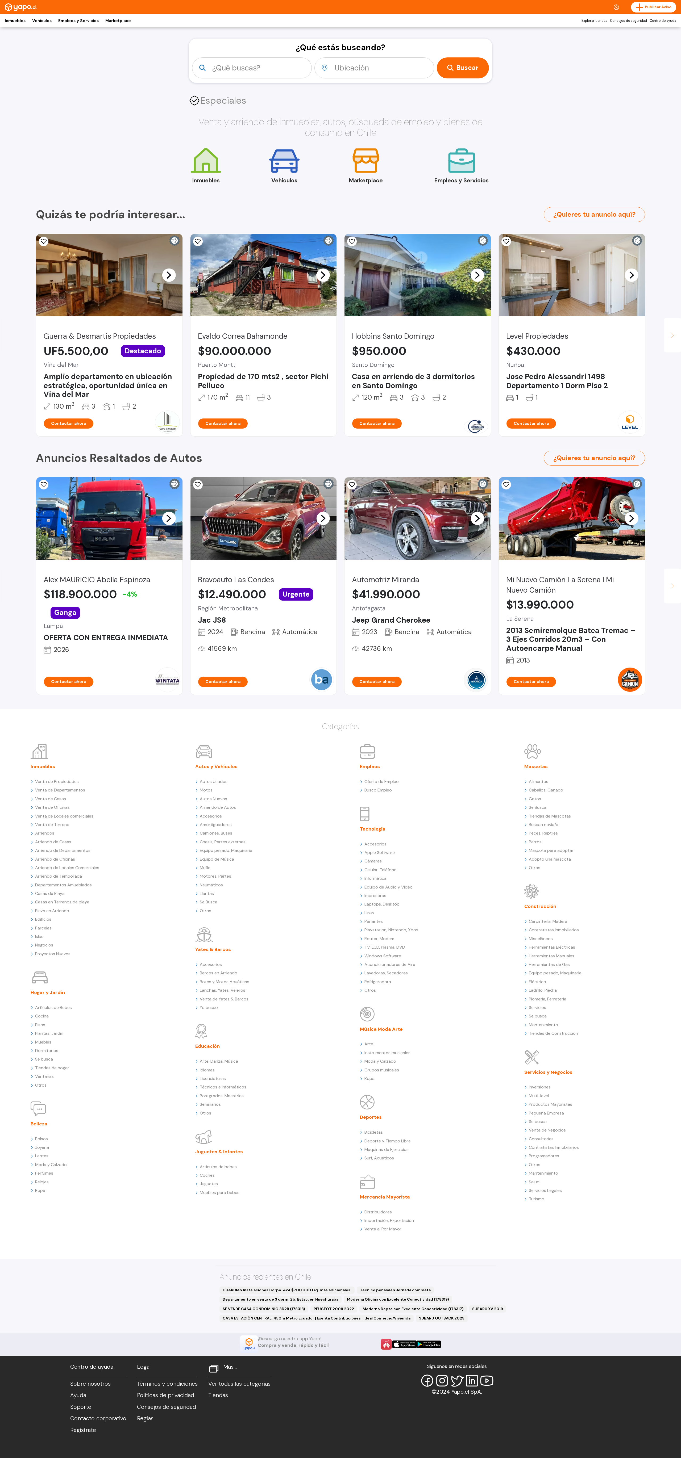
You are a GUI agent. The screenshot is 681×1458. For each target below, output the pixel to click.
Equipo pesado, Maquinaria (226, 850)
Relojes (42, 1182)
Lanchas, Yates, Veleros (222, 990)
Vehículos (42, 20)
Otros (41, 1085)
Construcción (540, 906)
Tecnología (372, 829)
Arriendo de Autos (218, 807)
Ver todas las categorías (239, 1384)
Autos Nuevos (213, 799)
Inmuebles (15, 20)
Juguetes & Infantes (219, 1152)
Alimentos (538, 781)
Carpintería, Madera (548, 921)
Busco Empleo (378, 790)
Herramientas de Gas (549, 964)
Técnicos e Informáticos (223, 1087)
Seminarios (210, 1104)
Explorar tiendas (594, 21)
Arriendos (44, 833)
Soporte (80, 1407)
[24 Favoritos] (506, 241)
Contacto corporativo (98, 1418)
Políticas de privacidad (165, 1395)
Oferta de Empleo (381, 781)
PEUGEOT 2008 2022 (334, 1308)
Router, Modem (379, 938)
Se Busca (208, 902)
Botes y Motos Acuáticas (224, 981)
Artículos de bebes (218, 1167)
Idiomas (207, 1070)
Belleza (39, 1124)
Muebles (43, 1042)
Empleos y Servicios (78, 20)
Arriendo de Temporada (58, 876)
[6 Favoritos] (43, 484)
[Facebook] (427, 1380)
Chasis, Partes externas (223, 842)
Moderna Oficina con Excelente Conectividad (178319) (398, 1299)
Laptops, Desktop (382, 904)
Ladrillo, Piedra (543, 990)
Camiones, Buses (216, 833)
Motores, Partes (215, 876)
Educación (207, 1046)
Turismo (536, 1199)
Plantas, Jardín (49, 1033)
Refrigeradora (377, 981)
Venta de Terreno (52, 824)
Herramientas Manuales (551, 956)
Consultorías (541, 1139)
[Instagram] (442, 1380)
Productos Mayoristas (550, 1104)
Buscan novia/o (543, 824)
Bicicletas (373, 1132)
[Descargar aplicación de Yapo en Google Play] (429, 1344)
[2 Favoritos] (198, 241)
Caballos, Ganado (546, 790)
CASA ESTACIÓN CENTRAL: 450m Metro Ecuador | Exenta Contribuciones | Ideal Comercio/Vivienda (316, 1318)
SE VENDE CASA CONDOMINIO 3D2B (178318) (264, 1308)
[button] (169, 275)
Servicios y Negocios (548, 1072)
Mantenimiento (543, 1025)
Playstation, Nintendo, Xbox (391, 930)
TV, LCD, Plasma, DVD (384, 947)
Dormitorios (46, 1050)
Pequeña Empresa (546, 1113)
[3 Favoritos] (43, 241)
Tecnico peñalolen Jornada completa (395, 1290)
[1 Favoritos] (198, 484)
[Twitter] (457, 1380)
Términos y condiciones (167, 1384)
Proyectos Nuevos (52, 954)
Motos (206, 790)
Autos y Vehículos (216, 766)
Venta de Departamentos (60, 790)
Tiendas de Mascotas (550, 816)
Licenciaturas (213, 1078)
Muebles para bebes (219, 1192)
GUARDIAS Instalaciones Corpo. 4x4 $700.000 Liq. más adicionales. (287, 1290)
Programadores (544, 1156)
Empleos (370, 766)
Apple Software (379, 852)
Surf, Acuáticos (379, 1158)
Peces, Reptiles (543, 833)
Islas (39, 936)
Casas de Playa (50, 893)
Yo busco (209, 1007)
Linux (369, 913)
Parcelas (43, 928)
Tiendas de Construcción (553, 1033)
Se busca (44, 1059)
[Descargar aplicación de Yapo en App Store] (404, 1344)
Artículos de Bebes (53, 1007)
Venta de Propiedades (57, 781)
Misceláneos (541, 938)
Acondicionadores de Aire (389, 964)
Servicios (537, 1007)
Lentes (41, 1156)
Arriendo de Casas (53, 842)
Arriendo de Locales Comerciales (67, 867)
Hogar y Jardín (48, 992)
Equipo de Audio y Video (388, 887)
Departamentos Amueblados (63, 885)
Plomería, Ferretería (547, 999)
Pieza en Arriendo (52, 911)
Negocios (44, 945)
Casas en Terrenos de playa (62, 902)
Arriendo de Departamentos (62, 850)
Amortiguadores (216, 824)
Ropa (40, 1190)
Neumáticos (211, 885)
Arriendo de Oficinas (55, 859)
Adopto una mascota (550, 859)
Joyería (42, 1147)
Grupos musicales (381, 1070)
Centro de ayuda (663, 21)
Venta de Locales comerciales (64, 816)
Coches (207, 1175)
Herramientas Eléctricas (552, 947)
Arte (368, 1044)
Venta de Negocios (547, 1130)
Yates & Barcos (213, 949)
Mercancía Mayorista (385, 1197)
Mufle (205, 867)
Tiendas (218, 1395)
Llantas (207, 893)
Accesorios (211, 816)
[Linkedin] (471, 1380)
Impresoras (375, 895)
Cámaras (373, 861)
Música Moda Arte (381, 1029)
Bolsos (41, 1139)
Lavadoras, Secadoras (386, 973)
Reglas (145, 1418)
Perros (535, 842)
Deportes (371, 1117)
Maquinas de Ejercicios (386, 1149)
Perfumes (44, 1173)
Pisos (40, 1025)
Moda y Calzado (51, 1164)
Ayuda (78, 1395)
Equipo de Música (217, 859)
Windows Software (382, 956)
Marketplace (118, 20)
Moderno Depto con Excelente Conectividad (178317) (413, 1308)
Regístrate (83, 1430)
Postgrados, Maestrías (222, 1096)
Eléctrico (537, 981)
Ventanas (44, 1076)
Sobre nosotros (90, 1384)
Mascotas (536, 766)
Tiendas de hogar (52, 1068)
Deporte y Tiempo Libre (387, 1141)
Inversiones (540, 1087)
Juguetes (209, 1184)
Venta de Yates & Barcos (224, 999)
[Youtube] (486, 1380)
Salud (534, 1182)
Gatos (535, 799)
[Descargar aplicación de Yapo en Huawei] (386, 1344)
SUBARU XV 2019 (487, 1308)
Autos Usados (213, 781)
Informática (375, 878)
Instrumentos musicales (387, 1052)
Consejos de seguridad (628, 21)
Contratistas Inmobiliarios (554, 930)
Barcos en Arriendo (218, 973)
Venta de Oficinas (52, 807)
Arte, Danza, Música (219, 1061)
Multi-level (539, 1096)
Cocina (42, 1016)
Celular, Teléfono (380, 870)
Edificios (43, 919)
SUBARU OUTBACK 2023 (441, 1318)
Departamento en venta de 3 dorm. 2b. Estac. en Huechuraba (280, 1299)
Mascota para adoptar (551, 850)
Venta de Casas (50, 799)
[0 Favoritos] (506, 484)
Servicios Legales (545, 1190)
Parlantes (373, 921)
